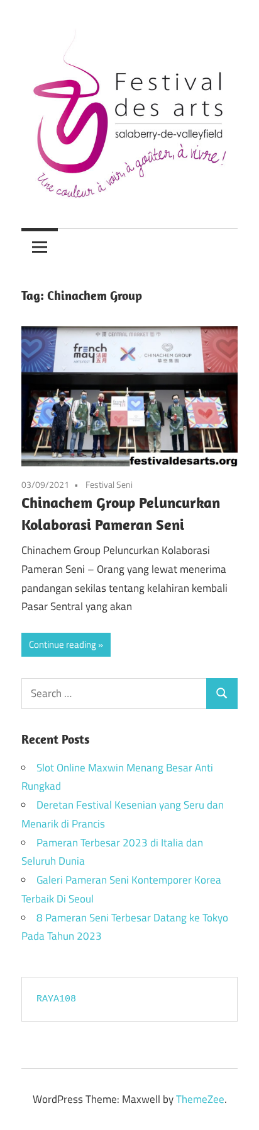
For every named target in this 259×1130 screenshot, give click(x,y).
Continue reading (62, 644)
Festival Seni (109, 484)
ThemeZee (200, 1099)
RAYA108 (56, 999)
